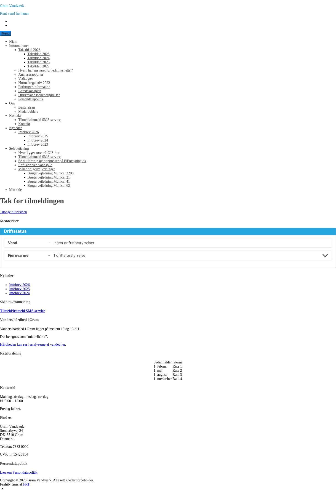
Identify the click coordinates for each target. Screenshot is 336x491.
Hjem (13, 41)
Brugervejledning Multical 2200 (50, 173)
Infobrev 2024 (37, 140)
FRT (26, 484)
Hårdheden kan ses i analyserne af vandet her (32, 344)
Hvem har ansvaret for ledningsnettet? (45, 70)
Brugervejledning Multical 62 (48, 185)
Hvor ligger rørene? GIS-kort (39, 153)
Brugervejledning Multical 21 (48, 177)
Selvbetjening (19, 148)
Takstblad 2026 (29, 50)
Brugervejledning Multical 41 (48, 181)
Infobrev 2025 (37, 136)
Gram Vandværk (12, 6)
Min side (15, 190)
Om (12, 103)
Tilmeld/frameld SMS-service (39, 120)
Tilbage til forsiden (13, 212)
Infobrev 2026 (28, 132)
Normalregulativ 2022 (34, 83)
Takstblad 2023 (38, 62)
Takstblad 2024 (38, 58)
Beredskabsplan (29, 91)
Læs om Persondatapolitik (18, 472)
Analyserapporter (30, 74)
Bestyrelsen (26, 107)
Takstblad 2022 (38, 66)
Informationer (19, 46)
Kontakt (15, 115)
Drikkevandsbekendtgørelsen (39, 95)
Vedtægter (25, 78)
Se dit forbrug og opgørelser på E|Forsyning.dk (52, 161)
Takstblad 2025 (38, 54)
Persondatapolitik (30, 99)
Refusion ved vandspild (35, 165)
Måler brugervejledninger (36, 169)
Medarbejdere (28, 111)
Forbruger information (34, 87)
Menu (5, 33)
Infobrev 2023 (37, 144)
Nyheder (15, 128)
